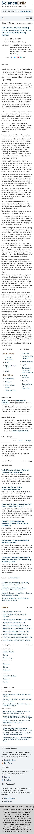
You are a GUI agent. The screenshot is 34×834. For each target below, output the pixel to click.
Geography (6, 664)
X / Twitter (7, 780)
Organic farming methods (27, 357)
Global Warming (10, 390)
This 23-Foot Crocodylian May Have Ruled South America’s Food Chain (17, 734)
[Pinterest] (18, 57)
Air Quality (8, 382)
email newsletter (25, 11)
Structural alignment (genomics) (27, 386)
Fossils (5, 682)
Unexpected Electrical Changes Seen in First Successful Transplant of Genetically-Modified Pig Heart (16, 559)
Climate (5, 667)
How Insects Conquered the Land (14, 622)
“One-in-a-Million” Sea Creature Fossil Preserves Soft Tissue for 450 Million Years (17, 729)
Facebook (7, 777)
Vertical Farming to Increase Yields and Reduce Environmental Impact (15, 471)
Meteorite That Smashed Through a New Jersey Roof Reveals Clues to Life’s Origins (17, 717)
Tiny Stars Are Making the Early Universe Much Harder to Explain (15, 599)
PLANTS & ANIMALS (7, 649)
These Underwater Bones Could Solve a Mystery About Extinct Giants (16, 721)
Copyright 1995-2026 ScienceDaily (15, 812)
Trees (7, 371)
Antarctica (25, 353)
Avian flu (25, 381)
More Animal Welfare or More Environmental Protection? (11, 488)
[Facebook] (11, 57)
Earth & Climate (8, 375)
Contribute (20, 807)
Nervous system (27, 362)
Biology (5, 655)
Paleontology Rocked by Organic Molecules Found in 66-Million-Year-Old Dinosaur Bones (17, 739)
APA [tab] (20, 441)
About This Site (5, 807)
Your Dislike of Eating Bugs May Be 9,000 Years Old (17, 695)
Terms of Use (28, 809)
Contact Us (8, 801)
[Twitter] (15, 57)
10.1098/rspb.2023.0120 (20, 431)
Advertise (29, 807)
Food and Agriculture (8, 358)
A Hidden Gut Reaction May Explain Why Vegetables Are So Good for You (15, 584)
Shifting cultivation (25, 376)
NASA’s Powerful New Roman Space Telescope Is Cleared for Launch (14, 589)
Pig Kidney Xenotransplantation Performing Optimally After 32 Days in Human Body (14, 523)
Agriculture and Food (10, 367)
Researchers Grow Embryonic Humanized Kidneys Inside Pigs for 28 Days (16, 505)
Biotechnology (7, 658)
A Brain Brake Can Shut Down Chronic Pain (17, 628)
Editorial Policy (17, 809)
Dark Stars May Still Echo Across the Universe (15, 615)
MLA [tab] (14, 441)
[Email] (24, 57)
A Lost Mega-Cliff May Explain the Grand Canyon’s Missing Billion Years (16, 712)
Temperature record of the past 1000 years (27, 370)
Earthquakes (7, 670)
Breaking (4, 607)
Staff (13, 807)
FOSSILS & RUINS (6, 673)
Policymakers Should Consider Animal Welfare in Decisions (15, 541)
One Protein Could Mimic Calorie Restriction (17, 637)
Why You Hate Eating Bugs (12, 612)
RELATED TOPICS (8, 349)
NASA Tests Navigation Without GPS (15, 634)
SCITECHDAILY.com (14, 578)
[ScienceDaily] (13, 3)
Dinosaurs (6, 679)
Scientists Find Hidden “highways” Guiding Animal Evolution (17, 700)
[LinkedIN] (21, 57)
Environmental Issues (10, 386)
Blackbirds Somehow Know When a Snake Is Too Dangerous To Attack (16, 594)
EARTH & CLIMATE (6, 661)
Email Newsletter (10, 760)
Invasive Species (8, 652)
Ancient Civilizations (10, 676)
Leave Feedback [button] (9, 798)
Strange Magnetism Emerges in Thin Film (17, 619)
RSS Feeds (8, 763)
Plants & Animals (8, 353)
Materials (4, 401)
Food (7, 362)
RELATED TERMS (24, 349)
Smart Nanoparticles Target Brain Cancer (16, 625)
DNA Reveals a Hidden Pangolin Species (17, 640)
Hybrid (24, 365)
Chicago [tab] (28, 441)
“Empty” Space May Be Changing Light (16, 631)
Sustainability (9, 379)
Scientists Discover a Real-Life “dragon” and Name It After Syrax (17, 705)
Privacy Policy (5, 809)
